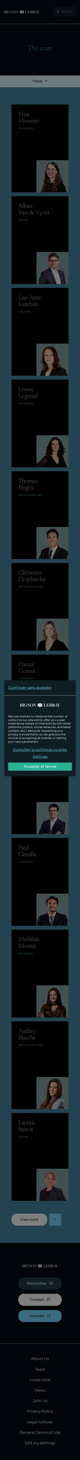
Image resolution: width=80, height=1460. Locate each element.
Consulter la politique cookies (40, 750)
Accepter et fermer (40, 766)
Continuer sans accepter (30, 687)
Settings (40, 756)
